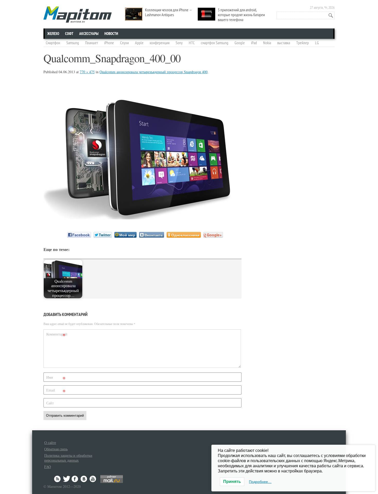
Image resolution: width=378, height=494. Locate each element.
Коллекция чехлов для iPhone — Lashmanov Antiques (168, 12)
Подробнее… (260, 482)
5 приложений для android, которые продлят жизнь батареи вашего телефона (241, 15)
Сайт (50, 402)
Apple (139, 43)
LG (317, 43)
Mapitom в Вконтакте (84, 479)
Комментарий (56, 335)
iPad (254, 43)
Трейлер (302, 43)
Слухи (124, 43)
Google (240, 43)
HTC (192, 43)
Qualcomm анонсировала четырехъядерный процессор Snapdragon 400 (154, 71)
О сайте (50, 442)
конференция (159, 43)
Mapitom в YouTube (93, 479)
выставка (283, 43)
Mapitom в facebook (75, 479)
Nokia (267, 43)
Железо (53, 33)
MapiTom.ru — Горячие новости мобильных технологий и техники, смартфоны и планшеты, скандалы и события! (77, 14)
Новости (111, 33)
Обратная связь (56, 448)
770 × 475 (87, 71)
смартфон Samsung (214, 43)
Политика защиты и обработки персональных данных (68, 458)
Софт (69, 33)
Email (56, 391)
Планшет (91, 43)
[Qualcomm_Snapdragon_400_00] (142, 218)
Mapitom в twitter (66, 479)
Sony (179, 43)
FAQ (47, 466)
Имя (56, 378)
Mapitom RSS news (58, 479)
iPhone (109, 43)
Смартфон (53, 43)
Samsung (72, 43)
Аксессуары (88, 33)
